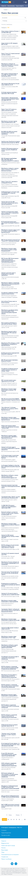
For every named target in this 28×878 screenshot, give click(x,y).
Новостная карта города (8, 845)
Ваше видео (4, 850)
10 (24, 819)
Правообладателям (6, 832)
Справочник (4, 857)
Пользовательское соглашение (10, 854)
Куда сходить (20, 6)
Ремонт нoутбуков (6, 859)
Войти (26, 2)
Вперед (18, 815)
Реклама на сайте (5, 835)
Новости (3, 6)
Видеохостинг (5, 843)
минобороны (9, 24)
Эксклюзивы (11, 6)
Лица (2, 852)
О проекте (3, 830)
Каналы (3, 848)
